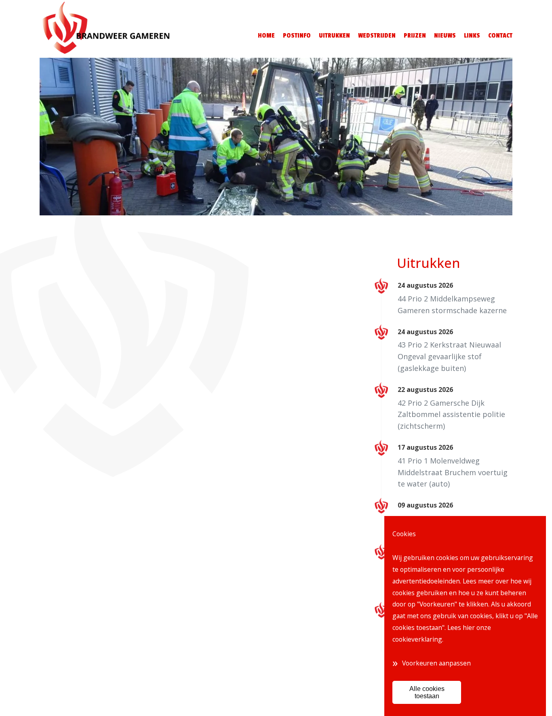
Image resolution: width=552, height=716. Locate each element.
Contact (500, 36)
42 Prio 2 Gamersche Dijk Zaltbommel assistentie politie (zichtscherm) (451, 414)
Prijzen (415, 36)
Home (266, 36)
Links (472, 36)
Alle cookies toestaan (427, 692)
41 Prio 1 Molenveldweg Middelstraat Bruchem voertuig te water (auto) (453, 472)
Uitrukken (334, 36)
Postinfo (297, 36)
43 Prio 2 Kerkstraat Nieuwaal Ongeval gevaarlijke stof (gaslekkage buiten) (449, 356)
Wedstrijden (377, 36)
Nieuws (445, 36)
